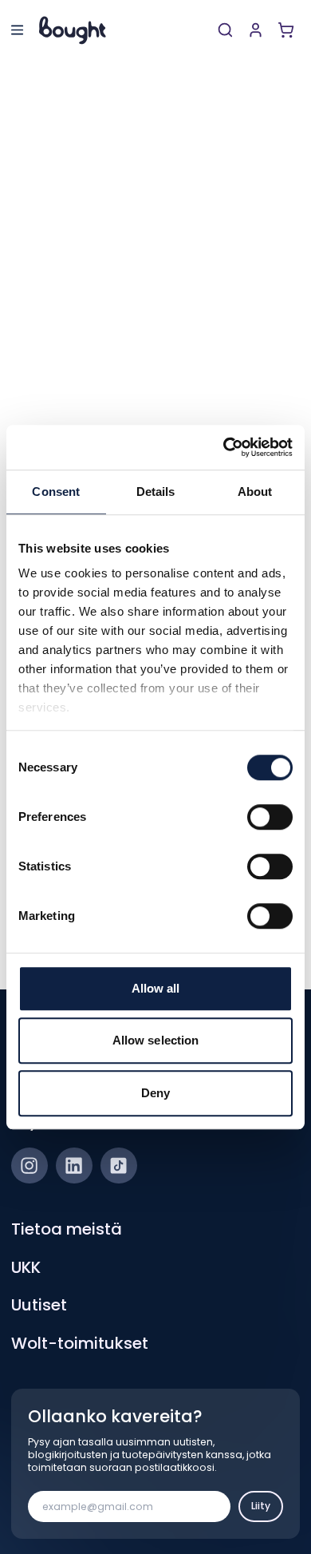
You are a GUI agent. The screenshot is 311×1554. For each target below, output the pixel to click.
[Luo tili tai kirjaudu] (256, 30)
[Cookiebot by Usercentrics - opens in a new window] (224, 447)
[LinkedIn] (74, 1166)
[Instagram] (29, 1166)
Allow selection (155, 1040)
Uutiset (39, 1305)
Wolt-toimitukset (79, 1343)
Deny (155, 1093)
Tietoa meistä (66, 1229)
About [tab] (255, 491)
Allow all (156, 988)
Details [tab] (155, 491)
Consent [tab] (56, 491)
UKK (26, 1267)
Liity (260, 1505)
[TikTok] (118, 1166)
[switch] (270, 817)
